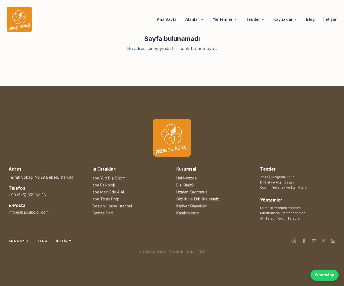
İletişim (330, 19)
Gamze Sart (102, 213)
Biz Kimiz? (185, 185)
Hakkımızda (186, 178)
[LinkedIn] (333, 240)
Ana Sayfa (167, 19)
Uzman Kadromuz (191, 192)
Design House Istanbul (112, 206)
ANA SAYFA (19, 241)
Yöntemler (222, 19)
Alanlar (192, 19)
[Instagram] (293, 240)
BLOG (42, 241)
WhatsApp (324, 275)
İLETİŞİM (64, 241)
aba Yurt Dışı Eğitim (109, 178)
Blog (310, 19)
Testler (253, 19)
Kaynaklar (283, 19)
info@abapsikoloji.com (29, 212)
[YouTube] (314, 240)
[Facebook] (304, 240)
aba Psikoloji (103, 185)
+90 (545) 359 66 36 (27, 195)
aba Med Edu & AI (108, 192)
